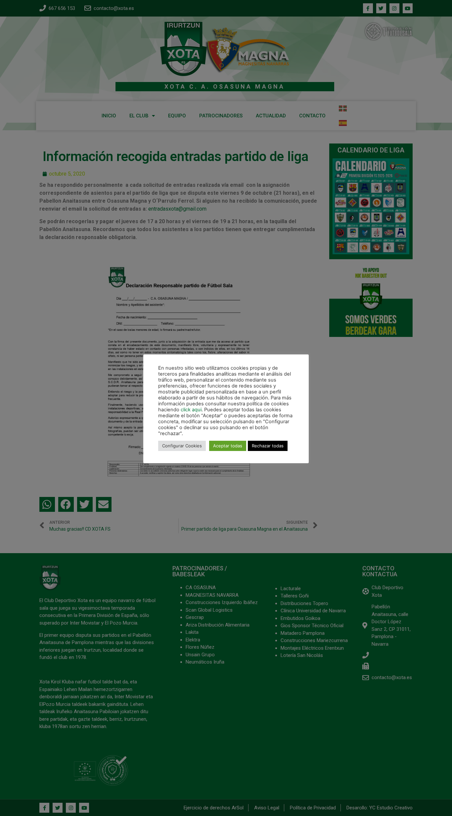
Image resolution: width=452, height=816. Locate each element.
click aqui (191, 410)
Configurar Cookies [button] (182, 445)
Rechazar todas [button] (268, 445)
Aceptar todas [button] (227, 445)
